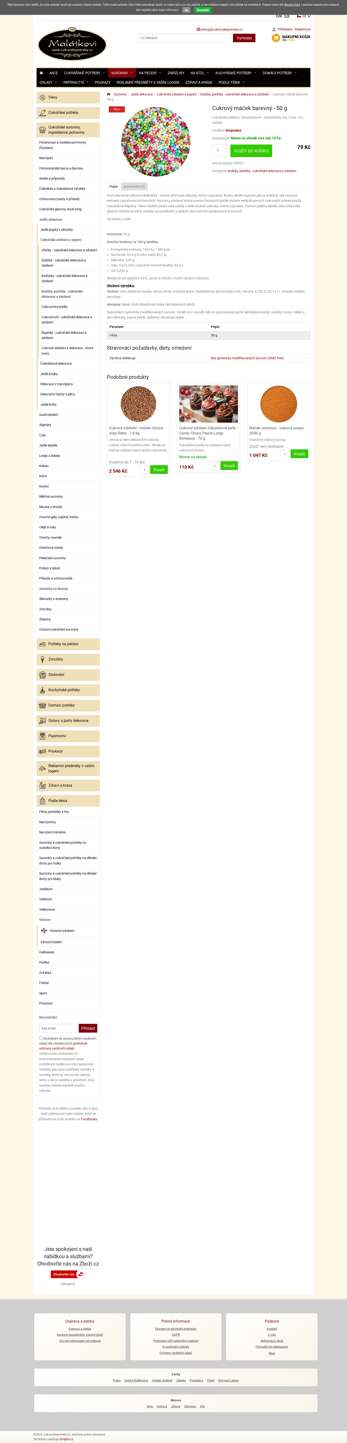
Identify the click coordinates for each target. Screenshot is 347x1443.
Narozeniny (47, 822)
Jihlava (175, 1406)
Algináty (45, 425)
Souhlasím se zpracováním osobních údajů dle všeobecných (67, 1043)
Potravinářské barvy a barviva (61, 168)
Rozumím (203, 10)
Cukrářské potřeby (82, 72)
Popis (114, 186)
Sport (43, 993)
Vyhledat (244, 38)
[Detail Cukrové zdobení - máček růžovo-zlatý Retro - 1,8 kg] (138, 403)
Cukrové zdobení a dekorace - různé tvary (67, 350)
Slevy (52, 97)
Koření (44, 486)
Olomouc (190, 1406)
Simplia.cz (66, 1439)
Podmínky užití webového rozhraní (175, 1341)
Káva (43, 476)
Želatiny (45, 619)
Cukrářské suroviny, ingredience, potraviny (66, 130)
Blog (272, 1353)
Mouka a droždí (50, 507)
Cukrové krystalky (55, 307)
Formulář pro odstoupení (272, 1346)
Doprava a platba (80, 1329)
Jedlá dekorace (50, 219)
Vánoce (45, 920)
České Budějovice (136, 1380)
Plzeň (210, 1380)
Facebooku (89, 1119)
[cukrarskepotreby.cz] (73, 43)
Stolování (56, 674)
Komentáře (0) (134, 186)
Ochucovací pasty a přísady (59, 199)
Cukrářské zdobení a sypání (60, 240)
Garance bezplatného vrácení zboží (80, 1334)
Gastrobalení (48, 415)
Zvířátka (45, 973)
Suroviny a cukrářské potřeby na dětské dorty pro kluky (68, 876)
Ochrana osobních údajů (176, 1353)
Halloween (47, 952)
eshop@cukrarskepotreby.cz (221, 29)
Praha (117, 1380)
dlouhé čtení (292, 4)
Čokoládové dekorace (56, 363)
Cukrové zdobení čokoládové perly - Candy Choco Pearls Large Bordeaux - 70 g (208, 433)
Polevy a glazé (49, 568)
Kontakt (272, 1329)
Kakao (44, 466)
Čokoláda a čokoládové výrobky (62, 188)
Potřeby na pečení (63, 644)
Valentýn (45, 899)
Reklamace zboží (272, 1341)
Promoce (45, 1003)
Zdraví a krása (199, 82)
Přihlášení (285, 29)
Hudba (44, 962)
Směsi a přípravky (52, 178)
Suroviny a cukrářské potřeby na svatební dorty (62, 845)
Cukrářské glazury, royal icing (60, 209)
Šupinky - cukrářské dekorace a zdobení (64, 335)
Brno (150, 1406)
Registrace (302, 29)
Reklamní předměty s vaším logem (148, 82)
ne (186, 10)
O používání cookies (175, 1346)
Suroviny (119, 72)
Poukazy (102, 82)
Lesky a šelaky (49, 456)
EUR (287, 16)
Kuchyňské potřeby (234, 72)
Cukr (42, 435)
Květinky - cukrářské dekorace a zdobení (65, 278)
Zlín (202, 1406)
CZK (279, 16)
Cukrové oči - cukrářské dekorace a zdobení (67, 319)
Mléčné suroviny (51, 496)
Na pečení (148, 72)
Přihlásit (88, 1028)
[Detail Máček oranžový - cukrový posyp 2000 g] (278, 403)
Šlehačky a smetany (53, 599)
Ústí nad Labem (228, 1380)
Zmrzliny (176, 72)
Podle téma (229, 82)
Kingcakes (233, 130)
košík (296, 38)
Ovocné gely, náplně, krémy (58, 517)
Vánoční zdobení (62, 931)
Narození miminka (52, 832)
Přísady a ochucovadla (55, 578)
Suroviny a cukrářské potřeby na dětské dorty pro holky (68, 860)
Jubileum (46, 889)
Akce (53, 72)
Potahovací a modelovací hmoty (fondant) (62, 145)
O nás (272, 1334)
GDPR (176, 1334)
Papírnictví (73, 82)
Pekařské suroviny (52, 558)
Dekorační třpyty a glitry (57, 394)
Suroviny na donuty (53, 589)
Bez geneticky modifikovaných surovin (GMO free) (247, 358)
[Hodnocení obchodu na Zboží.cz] (68, 1274)
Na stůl (197, 72)
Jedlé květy (48, 404)
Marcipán (46, 158)
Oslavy (46, 82)
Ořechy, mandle (50, 537)
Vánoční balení (51, 942)
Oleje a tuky (47, 527)
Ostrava (162, 1406)
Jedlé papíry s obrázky (56, 230)
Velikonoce (47, 909)
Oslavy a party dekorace (68, 720)
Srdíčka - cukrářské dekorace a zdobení (64, 262)
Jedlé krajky (49, 374)
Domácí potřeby (277, 72)
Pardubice (196, 1380)
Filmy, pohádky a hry (54, 812)
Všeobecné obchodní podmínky (176, 1329)
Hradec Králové (162, 1380)
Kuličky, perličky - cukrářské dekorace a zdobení (62, 293)
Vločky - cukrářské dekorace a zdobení (69, 250)
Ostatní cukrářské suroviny (58, 629)
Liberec (181, 1380)
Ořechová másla (51, 548)
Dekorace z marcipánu (56, 384)
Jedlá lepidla (48, 445)
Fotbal (44, 983)
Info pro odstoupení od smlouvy (80, 1341)
